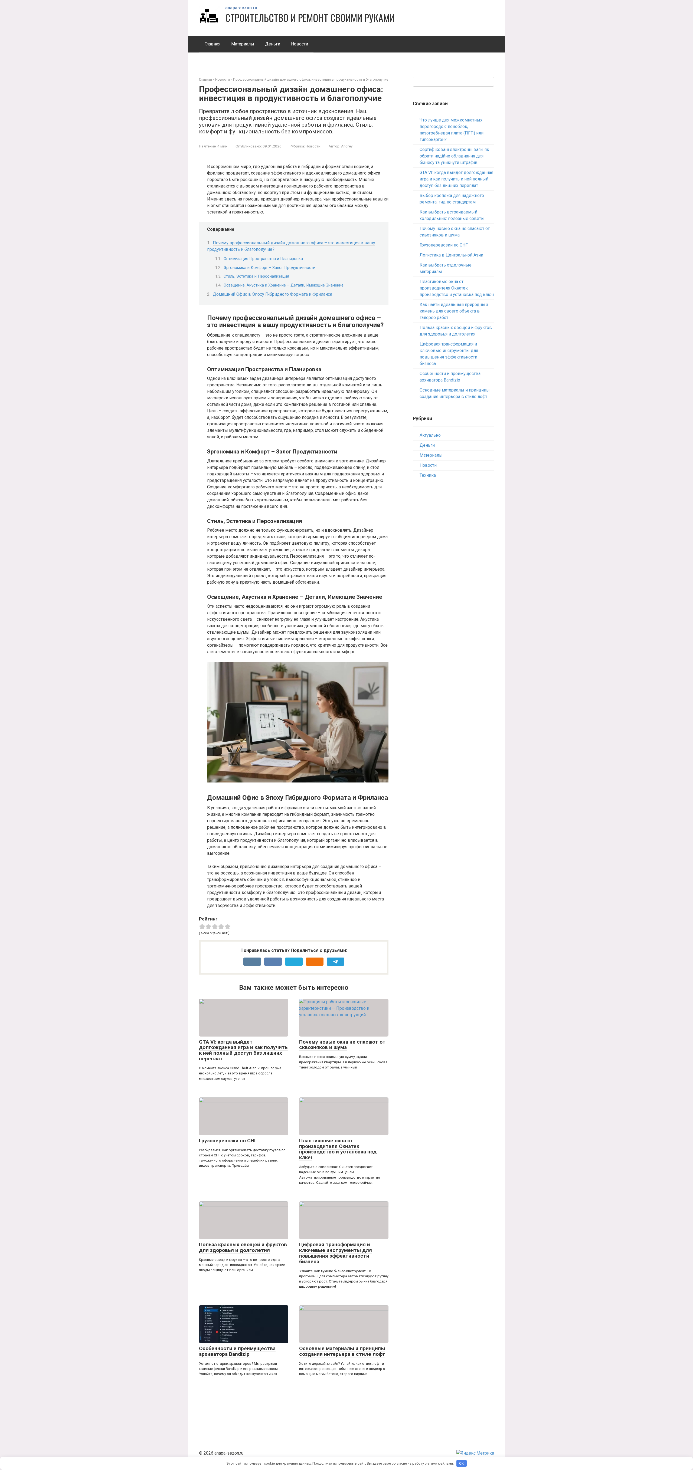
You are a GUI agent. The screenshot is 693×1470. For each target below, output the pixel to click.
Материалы (242, 44)
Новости (299, 44)
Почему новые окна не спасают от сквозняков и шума (342, 1045)
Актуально (430, 435)
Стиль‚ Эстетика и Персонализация (256, 276)
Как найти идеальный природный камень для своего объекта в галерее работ (454, 311)
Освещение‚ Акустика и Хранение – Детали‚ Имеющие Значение (284, 285)
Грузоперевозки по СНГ (228, 1140)
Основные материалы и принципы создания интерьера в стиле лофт (342, 1351)
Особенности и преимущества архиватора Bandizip (237, 1351)
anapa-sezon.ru (241, 7)
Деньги (272, 44)
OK (461, 1463)
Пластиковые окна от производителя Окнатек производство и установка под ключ (338, 1149)
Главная (212, 44)
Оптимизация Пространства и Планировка (263, 258)
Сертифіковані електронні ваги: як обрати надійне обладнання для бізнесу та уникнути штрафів (454, 156)
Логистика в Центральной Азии (451, 255)
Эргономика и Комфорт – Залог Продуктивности (269, 267)
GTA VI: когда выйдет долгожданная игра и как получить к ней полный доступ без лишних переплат (243, 1050)
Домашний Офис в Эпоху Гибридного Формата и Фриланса (272, 294)
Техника (428, 475)
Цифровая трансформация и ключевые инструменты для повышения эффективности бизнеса (335, 1253)
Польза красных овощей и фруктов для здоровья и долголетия (243, 1247)
